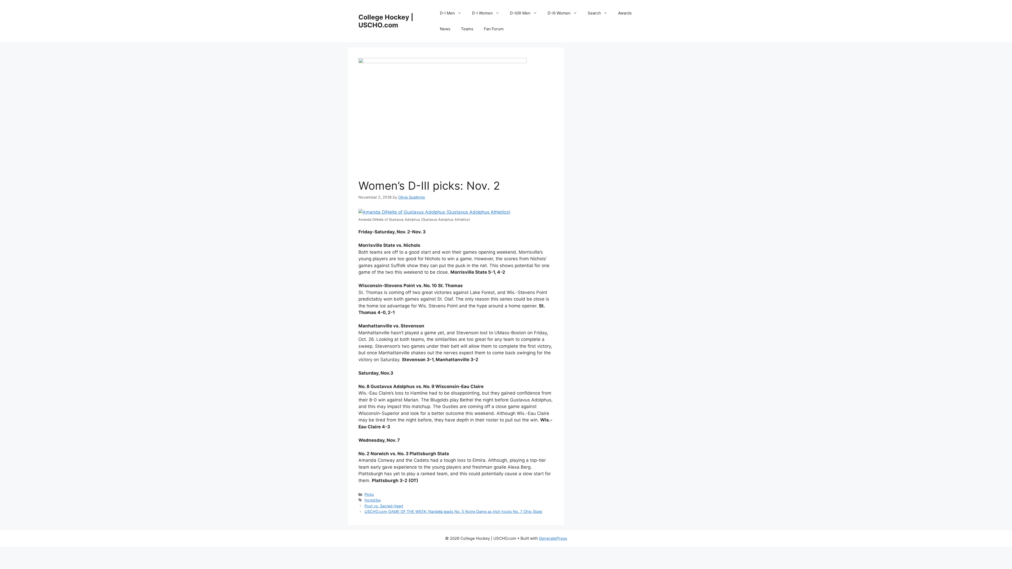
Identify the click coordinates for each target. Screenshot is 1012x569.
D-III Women (559, 13)
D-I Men (447, 13)
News (445, 28)
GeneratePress (553, 538)
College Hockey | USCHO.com (385, 21)
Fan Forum (494, 28)
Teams (467, 28)
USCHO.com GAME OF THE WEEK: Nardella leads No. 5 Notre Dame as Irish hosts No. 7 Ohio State (453, 511)
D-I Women (482, 13)
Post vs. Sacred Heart (383, 506)
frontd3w (372, 500)
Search (594, 13)
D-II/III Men (520, 13)
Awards (625, 13)
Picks (369, 494)
